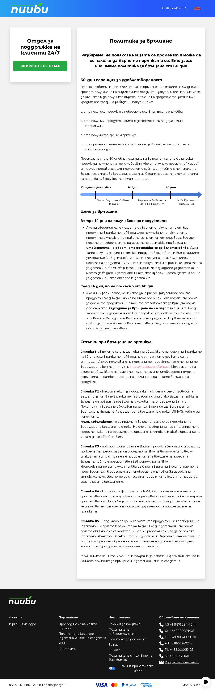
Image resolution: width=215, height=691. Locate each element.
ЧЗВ (62, 643)
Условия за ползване (124, 624)
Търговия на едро (22, 624)
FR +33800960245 (178, 643)
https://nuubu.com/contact (150, 367)
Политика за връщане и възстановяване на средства (82, 636)
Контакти (67, 649)
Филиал (114, 650)
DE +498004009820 (180, 637)
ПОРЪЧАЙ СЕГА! (174, 8)
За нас (113, 645)
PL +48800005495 (179, 650)
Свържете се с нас (40, 66)
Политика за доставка (127, 639)
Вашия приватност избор (137, 668)
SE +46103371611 (177, 656)
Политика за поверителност (122, 632)
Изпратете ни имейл (182, 662)
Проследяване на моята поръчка (78, 626)
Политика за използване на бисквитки (130, 658)
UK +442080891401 (179, 631)
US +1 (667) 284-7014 (180, 624)
